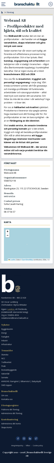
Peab (3, 366)
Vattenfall (5, 373)
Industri (4, 340)
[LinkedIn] (30, 438)
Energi (4, 333)
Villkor (28, 445)
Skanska (4, 354)
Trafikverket (6, 362)
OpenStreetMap (27, 259)
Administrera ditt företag (11, 413)
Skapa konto (6, 427)
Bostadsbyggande (9, 370)
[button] (7, 231)
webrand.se (9, 196)
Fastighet (5, 336)
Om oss (4, 395)
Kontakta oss (7, 399)
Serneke (4, 377)
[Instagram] (24, 438)
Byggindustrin (7, 329)
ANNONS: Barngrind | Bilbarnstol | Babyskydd (21, 381)
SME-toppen (6, 385)
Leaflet (12, 259)
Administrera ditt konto (11, 423)
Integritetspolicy (17, 445)
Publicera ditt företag (10, 409)
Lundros (10, 309)
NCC (3, 358)
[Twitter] (36, 438)
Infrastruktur (6, 344)
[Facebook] (18, 438)
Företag (10, 12)
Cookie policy (38, 445)
